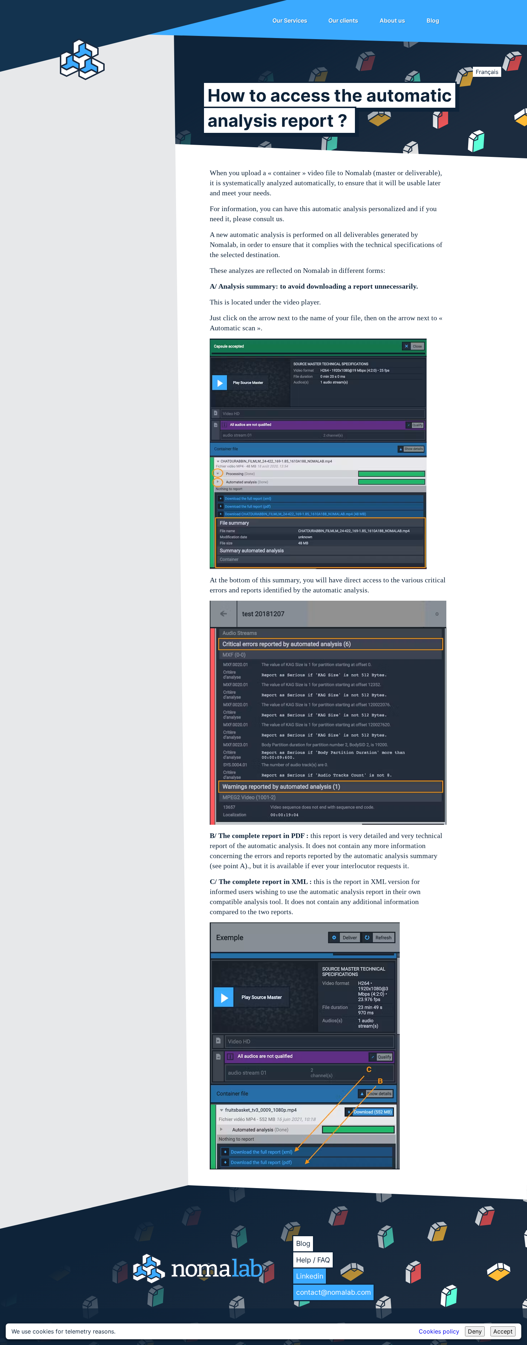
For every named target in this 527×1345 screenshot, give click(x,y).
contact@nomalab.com (333, 1292)
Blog (433, 20)
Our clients (343, 20)
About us (392, 20)
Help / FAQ (313, 1260)
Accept (503, 1331)
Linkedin (309, 1276)
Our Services (289, 20)
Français (487, 71)
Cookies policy (439, 1331)
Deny (475, 1331)
